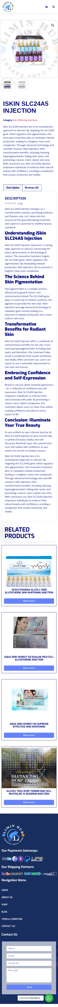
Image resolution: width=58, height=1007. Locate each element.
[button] (48, 7)
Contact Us (8, 926)
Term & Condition (12, 919)
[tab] (13, 187)
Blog (4, 911)
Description (12, 187)
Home (5, 890)
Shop (4, 904)
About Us (7, 897)
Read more (29, 600)
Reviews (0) (32, 187)
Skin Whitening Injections (25, 120)
